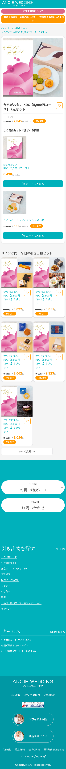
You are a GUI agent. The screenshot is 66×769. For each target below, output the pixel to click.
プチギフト (6, 574)
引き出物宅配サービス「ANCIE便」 (19, 651)
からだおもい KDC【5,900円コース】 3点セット (12, 297)
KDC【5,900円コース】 (16, 168)
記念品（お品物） (10, 579)
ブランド (5, 585)
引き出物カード (9, 557)
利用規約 (6, 749)
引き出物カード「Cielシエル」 (16, 639)
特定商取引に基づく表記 (27, 749)
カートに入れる (35, 184)
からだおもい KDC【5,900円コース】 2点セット (25, 32)
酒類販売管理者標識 (54, 749)
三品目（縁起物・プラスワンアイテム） (21, 602)
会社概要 (15, 695)
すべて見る (25, 451)
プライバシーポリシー (31, 756)
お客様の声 (49, 695)
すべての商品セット (17, 28)
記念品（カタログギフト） (14, 568)
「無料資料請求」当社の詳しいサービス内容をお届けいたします (33, 18)
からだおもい (10, 164)
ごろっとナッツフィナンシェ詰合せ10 (25, 220)
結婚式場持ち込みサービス (14, 645)
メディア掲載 (30, 695)
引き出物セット (9, 562)
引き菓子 (5, 591)
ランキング (6, 608)
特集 (3, 597)
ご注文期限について (33, 11)
